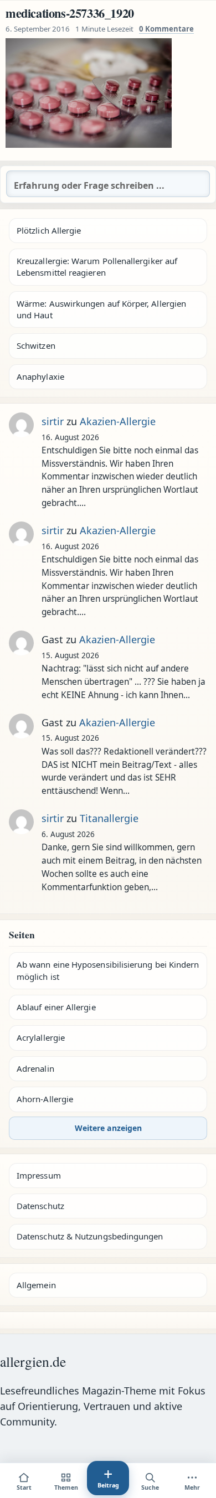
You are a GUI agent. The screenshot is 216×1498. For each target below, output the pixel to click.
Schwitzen (36, 345)
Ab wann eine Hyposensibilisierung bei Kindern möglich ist (108, 970)
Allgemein (36, 1284)
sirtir (53, 421)
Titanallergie (109, 818)
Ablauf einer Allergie (56, 1007)
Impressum (39, 1175)
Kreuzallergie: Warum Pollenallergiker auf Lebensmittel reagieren (97, 266)
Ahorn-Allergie (45, 1098)
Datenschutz (40, 1205)
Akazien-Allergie (118, 421)
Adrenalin (35, 1068)
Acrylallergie (41, 1037)
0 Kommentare (166, 29)
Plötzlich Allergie (49, 230)
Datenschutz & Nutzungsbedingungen (90, 1236)
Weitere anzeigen (108, 1128)
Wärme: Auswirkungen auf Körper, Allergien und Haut (101, 309)
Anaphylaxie (40, 376)
